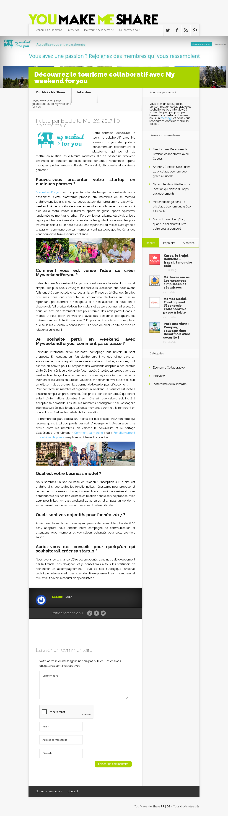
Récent (150, 243)
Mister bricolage (163, 202)
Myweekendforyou (48, 192)
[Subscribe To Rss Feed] (185, 30)
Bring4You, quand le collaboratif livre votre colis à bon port (169, 224)
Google (89, 613)
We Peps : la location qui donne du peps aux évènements (171, 189)
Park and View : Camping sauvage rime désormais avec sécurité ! (176, 330)
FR (162, 806)
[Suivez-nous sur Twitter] (167, 30)
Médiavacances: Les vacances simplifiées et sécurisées (177, 282)
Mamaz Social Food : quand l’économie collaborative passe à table (174, 305)
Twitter (103, 613)
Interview (84, 92)
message (166, 118)
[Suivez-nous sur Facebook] (176, 30)
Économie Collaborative (48, 30)
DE (168, 806)
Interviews (73, 30)
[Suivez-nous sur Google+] (194, 30)
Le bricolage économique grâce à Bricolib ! (172, 206)
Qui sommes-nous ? (130, 30)
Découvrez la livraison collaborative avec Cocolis (171, 154)
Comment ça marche (88, 432)
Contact (73, 791)
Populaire (169, 243)
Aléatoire (189, 243)
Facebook (96, 613)
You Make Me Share (50, 92)
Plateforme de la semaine (99, 30)
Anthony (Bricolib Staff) (168, 167)
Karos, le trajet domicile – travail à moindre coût (178, 261)
